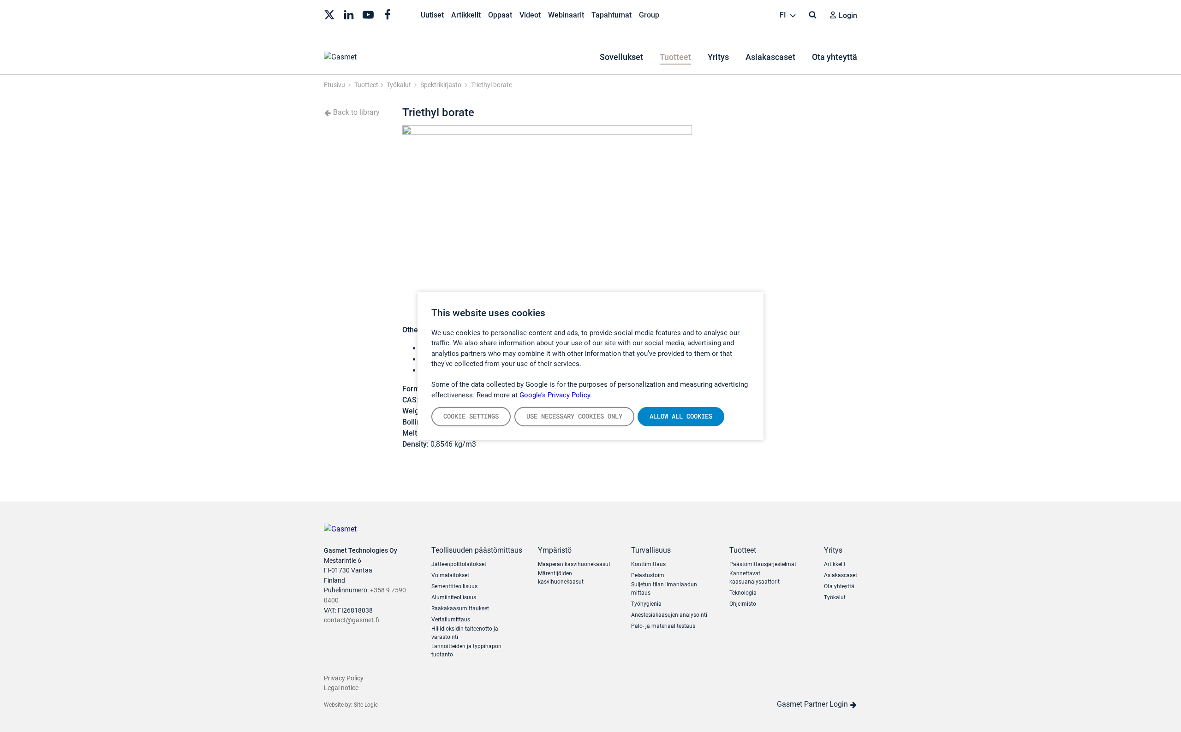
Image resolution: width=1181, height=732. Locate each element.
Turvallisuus (651, 550)
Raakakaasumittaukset (460, 608)
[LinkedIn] (348, 13)
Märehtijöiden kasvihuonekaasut (561, 577)
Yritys (718, 57)
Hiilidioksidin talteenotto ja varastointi (464, 633)
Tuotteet (675, 57)
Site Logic (366, 705)
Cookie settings (471, 416)
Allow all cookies (681, 416)
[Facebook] (387, 13)
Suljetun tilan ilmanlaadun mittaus (664, 588)
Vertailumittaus (450, 619)
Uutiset (432, 15)
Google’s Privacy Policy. (555, 394)
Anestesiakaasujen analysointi (669, 615)
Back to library (355, 112)
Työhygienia (646, 604)
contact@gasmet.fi (351, 620)
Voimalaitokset (450, 575)
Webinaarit (566, 15)
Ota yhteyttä (834, 57)
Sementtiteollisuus (454, 586)
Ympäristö (555, 550)
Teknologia (743, 593)
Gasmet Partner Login (813, 704)
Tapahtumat (611, 15)
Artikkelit (466, 15)
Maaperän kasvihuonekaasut (574, 564)
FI (784, 15)
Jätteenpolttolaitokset (458, 564)
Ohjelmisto (742, 604)
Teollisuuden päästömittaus (476, 550)
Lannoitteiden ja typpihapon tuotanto (466, 650)
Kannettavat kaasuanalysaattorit (754, 577)
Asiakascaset (770, 57)
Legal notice (341, 688)
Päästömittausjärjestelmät (762, 564)
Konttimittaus (648, 564)
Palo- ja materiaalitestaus (663, 626)
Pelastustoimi (648, 575)
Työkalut (835, 597)
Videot (530, 15)
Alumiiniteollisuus (453, 597)
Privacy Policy (344, 678)
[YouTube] (368, 13)
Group (649, 15)
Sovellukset (621, 57)
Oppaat (500, 15)
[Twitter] (329, 13)
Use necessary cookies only (574, 416)
